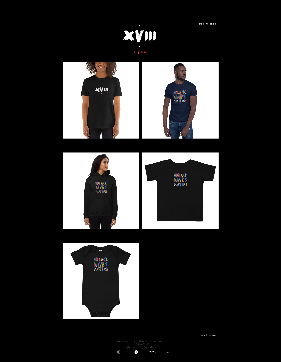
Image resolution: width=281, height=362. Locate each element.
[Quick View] (101, 100)
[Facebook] (136, 352)
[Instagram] (119, 352)
